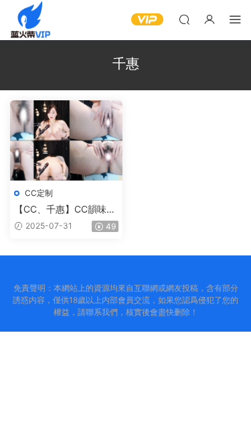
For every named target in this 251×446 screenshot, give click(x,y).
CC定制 (39, 193)
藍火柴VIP (30, 20)
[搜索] (184, 19)
